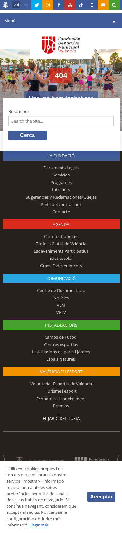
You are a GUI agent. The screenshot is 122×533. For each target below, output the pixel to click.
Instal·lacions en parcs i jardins (61, 352)
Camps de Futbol (61, 337)
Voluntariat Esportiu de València (61, 383)
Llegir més (39, 525)
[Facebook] (58, 5)
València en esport (61, 371)
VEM (61, 305)
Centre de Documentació (61, 290)
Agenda (61, 224)
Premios (61, 406)
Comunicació (61, 278)
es (26, 5)
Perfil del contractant (61, 204)
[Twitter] (36, 5)
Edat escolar (61, 258)
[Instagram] (47, 5)
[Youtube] (69, 5)
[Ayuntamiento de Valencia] (6, 6)
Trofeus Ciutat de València (61, 243)
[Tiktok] (81, 5)
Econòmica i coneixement (61, 398)
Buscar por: (19, 111)
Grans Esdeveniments (61, 266)
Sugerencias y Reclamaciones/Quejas (61, 197)
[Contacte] (103, 5)
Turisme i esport (61, 391)
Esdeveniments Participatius (61, 251)
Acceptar (101, 496)
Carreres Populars (61, 236)
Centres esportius (61, 344)
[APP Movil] (92, 5)
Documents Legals (61, 168)
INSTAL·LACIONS (61, 325)
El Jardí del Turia (61, 418)
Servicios (61, 175)
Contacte (61, 212)
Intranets (61, 189)
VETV (61, 312)
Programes (61, 182)
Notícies (61, 298)
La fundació (61, 156)
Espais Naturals (61, 359)
